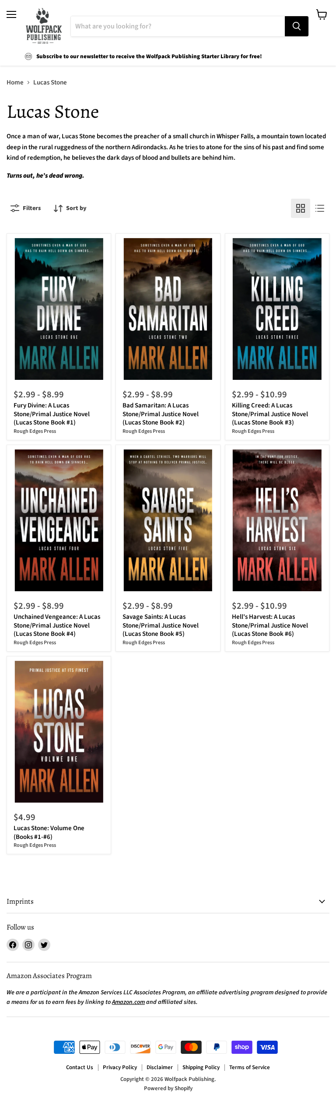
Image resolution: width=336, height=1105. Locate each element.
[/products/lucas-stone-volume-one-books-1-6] (59, 732)
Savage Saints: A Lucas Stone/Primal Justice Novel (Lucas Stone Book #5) (160, 625)
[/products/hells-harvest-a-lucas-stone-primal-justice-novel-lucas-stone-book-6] (277, 520)
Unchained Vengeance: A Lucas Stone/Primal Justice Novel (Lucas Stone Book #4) (57, 625)
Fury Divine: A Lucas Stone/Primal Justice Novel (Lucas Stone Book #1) (52, 414)
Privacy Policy (120, 1067)
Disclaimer (160, 1067)
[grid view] (300, 208)
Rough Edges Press (35, 431)
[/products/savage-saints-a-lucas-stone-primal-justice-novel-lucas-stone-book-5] (168, 520)
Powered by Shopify (168, 1088)
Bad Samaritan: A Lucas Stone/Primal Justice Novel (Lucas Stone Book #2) (160, 414)
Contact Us (79, 1067)
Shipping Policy (201, 1067)
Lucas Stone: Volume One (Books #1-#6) (49, 833)
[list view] (319, 208)
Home (15, 82)
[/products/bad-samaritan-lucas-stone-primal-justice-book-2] (168, 309)
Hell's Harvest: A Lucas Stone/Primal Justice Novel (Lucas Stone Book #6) (270, 625)
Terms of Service (249, 1067)
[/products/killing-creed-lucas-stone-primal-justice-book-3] (277, 309)
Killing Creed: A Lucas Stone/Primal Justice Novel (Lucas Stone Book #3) (270, 414)
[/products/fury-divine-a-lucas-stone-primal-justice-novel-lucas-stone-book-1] (59, 309)
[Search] (296, 26)
